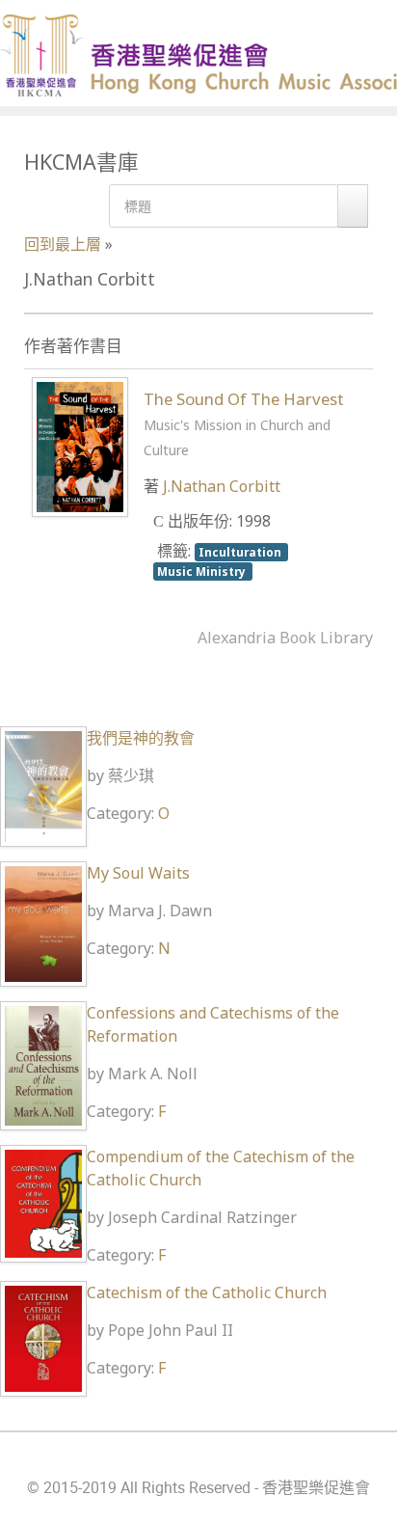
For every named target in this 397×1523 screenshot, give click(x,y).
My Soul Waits (138, 873)
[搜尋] (352, 206)
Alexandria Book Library (285, 637)
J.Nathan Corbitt (221, 486)
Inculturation (241, 551)
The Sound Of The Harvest (244, 423)
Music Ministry (203, 571)
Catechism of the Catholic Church (207, 1292)
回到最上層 (62, 244)
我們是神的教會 (141, 737)
